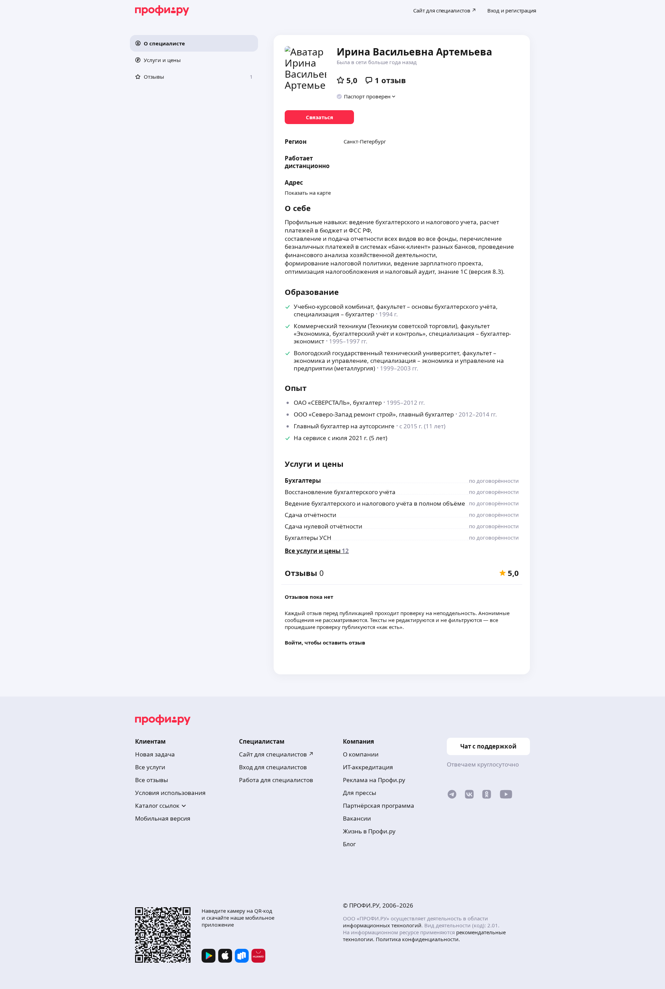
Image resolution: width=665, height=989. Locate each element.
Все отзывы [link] (151, 780)
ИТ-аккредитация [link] (368, 767)
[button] (194, 43)
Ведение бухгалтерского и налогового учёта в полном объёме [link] (375, 503)
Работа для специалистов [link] (276, 780)
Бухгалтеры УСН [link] (308, 538)
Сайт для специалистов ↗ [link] (276, 754)
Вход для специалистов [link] (273, 767)
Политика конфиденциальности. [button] (418, 939)
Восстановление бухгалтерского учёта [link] (340, 492)
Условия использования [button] (170, 793)
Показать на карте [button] (308, 192)
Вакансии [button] (357, 818)
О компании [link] (361, 754)
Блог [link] (349, 844)
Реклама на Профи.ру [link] (374, 780)
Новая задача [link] (155, 754)
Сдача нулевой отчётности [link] (323, 526)
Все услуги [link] (150, 767)
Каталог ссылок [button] (157, 805)
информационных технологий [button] (382, 925)
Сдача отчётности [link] (310, 515)
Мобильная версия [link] (162, 818)
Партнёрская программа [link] (378, 805)
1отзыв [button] (390, 80)
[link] (319, 117)
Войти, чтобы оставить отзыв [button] (325, 642)
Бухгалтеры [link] (303, 480)
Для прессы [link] (359, 793)
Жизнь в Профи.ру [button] (369, 831)
